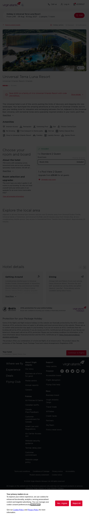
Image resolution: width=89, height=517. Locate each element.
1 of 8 (82, 67)
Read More (7, 115)
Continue (76, 353)
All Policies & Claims (34, 400)
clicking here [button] (35, 505)
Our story (29, 369)
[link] (15, 364)
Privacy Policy (33, 510)
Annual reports (31, 385)
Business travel (52, 395)
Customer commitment (31, 454)
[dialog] (44, 503)
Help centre (51, 366)
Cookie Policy (18, 510)
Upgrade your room (48, 179)
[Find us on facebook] (67, 371)
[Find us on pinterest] (83, 371)
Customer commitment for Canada (32, 419)
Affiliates (50, 411)
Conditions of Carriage (41, 471)
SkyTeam (50, 425)
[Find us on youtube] (77, 371)
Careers (28, 390)
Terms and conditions (22, 471)
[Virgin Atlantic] (74, 363)
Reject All (77, 503)
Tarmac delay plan (33, 448)
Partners (50, 420)
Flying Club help (53, 385)
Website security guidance (32, 442)
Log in (66, 4)
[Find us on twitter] (72, 371)
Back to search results (12, 24)
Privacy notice (57, 471)
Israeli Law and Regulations (31, 428)
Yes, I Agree (62, 503)
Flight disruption (53, 380)
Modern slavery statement (39, 475)
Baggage (50, 371)
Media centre (31, 381)
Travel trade (51, 407)
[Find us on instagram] (62, 371)
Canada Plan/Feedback (32, 411)
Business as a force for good (33, 375)
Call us (54, 4)
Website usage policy (31, 461)
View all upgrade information (13, 196)
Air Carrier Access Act (33, 435)
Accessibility (70, 471)
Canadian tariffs (32, 405)
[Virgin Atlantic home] (13, 4)
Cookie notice (57, 475)
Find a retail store (54, 430)
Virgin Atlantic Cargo (52, 401)
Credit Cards (51, 416)
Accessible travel (53, 375)
